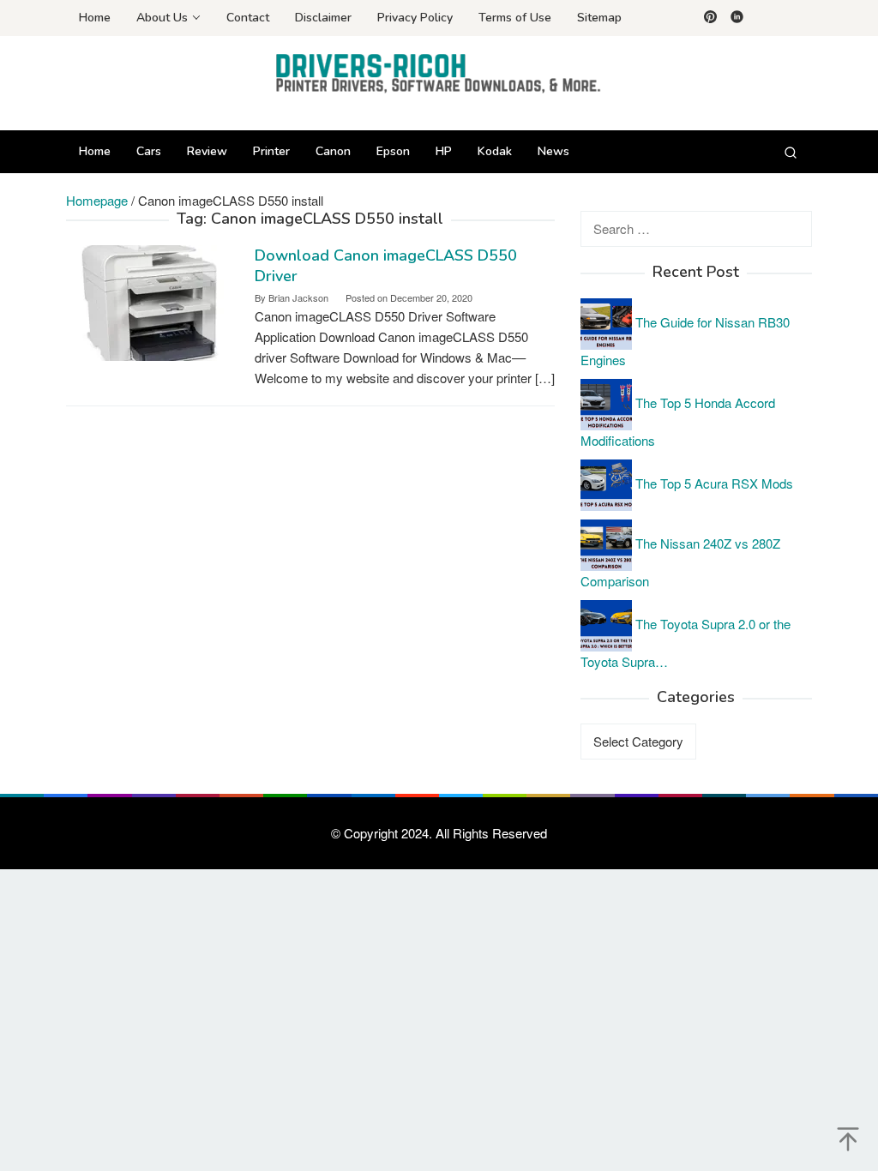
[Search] (790, 151)
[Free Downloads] (439, 72)
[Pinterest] (710, 18)
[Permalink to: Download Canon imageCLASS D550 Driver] (152, 301)
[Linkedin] (737, 18)
